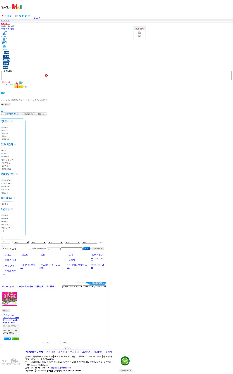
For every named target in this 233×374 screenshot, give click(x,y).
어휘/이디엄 (10, 260)
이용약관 (50, 352)
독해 (43, 255)
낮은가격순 (15, 286)
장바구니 (5, 23)
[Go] (101, 242)
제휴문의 (62, 352)
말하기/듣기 (97, 255)
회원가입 (5, 21)
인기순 (5, 286)
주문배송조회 (7, 26)
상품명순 (39, 286)
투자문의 (74, 352)
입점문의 (86, 352)
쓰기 (70, 255)
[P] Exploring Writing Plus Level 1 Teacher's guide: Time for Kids (11, 318)
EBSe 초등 (9, 266)
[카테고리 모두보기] (95, 283)
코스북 (25, 255)
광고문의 (98, 352)
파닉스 (8, 255)
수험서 (71, 260)
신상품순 (50, 286)
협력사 (108, 352)
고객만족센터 (7, 29)
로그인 (36, 18)
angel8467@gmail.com (61, 368)
